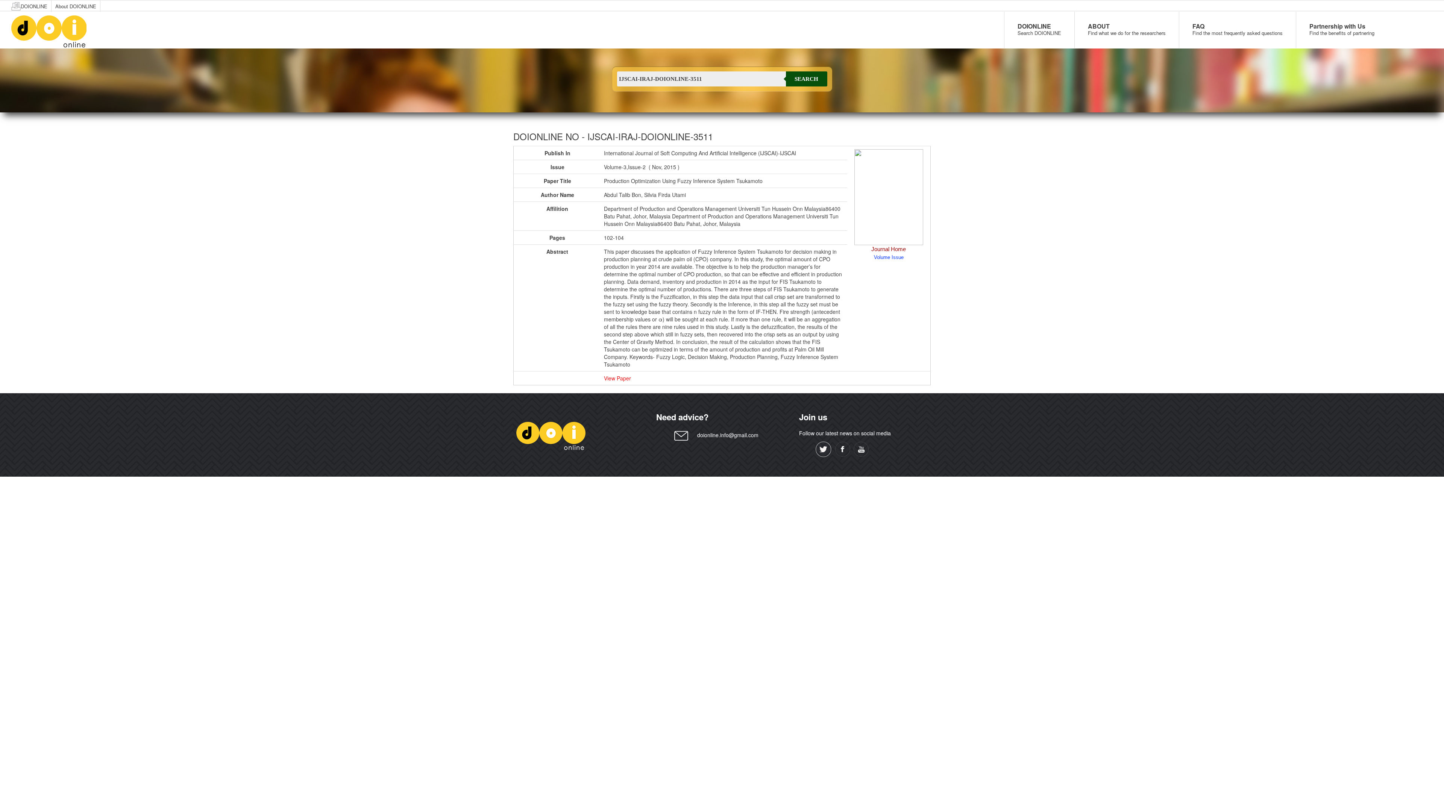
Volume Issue (889, 257)
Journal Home (888, 249)
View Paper (617, 378)
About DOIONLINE (75, 6)
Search (806, 79)
